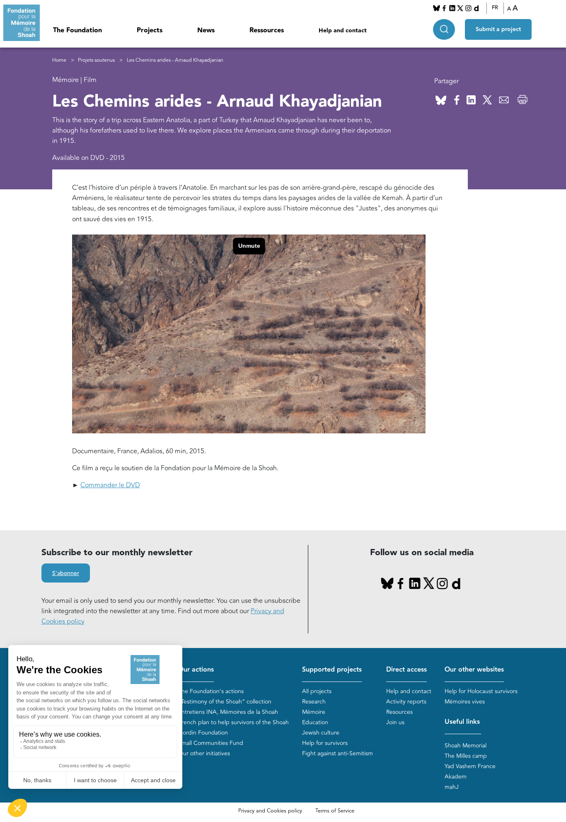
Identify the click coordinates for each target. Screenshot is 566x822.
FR (495, 8)
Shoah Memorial (465, 745)
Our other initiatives (204, 753)
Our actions (196, 670)
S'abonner (65, 573)
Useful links (462, 722)
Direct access (406, 670)
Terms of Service (334, 811)
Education (315, 722)
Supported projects (332, 670)
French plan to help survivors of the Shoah (233, 722)
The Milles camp (466, 756)
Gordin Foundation (203, 732)
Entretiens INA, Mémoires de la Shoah (228, 712)
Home (59, 60)
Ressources (266, 30)
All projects (316, 691)
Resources (399, 712)
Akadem (456, 776)
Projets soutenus (96, 60)
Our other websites (474, 670)
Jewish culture (320, 732)
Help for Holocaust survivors (481, 691)
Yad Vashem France (470, 766)
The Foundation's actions (211, 691)
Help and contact (343, 30)
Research (314, 701)
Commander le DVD (110, 485)
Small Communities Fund (210, 743)
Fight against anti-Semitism (337, 753)
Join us (395, 722)
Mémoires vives (465, 701)
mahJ (452, 787)
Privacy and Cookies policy (270, 811)
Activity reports (406, 701)
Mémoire (313, 712)
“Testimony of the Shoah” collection (224, 701)
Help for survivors (325, 743)
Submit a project (498, 29)
